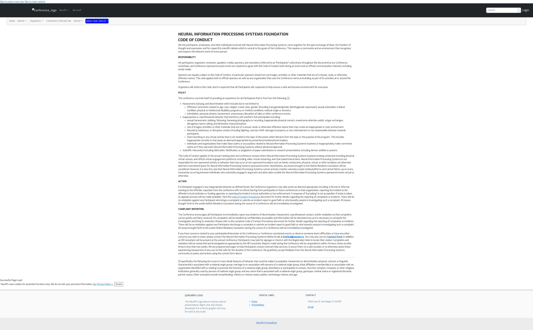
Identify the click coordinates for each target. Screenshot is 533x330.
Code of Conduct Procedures (246, 196)
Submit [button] (21, 20)
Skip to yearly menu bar (12, 1)
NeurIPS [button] (63, 10)
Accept (119, 284)
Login (525, 10)
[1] (288, 98)
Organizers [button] (36, 20)
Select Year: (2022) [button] (96, 21)
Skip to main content (35, 1)
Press (254, 301)
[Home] (44, 10)
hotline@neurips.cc (293, 236)
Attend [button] (77, 20)
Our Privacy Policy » (103, 284)
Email (311, 307)
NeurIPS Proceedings (266, 322)
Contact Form (334, 236)
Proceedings (258, 304)
